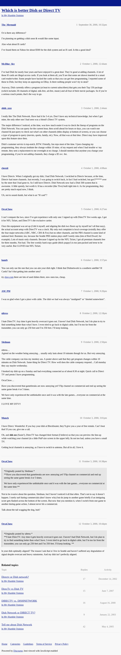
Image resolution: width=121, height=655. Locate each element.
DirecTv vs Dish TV (12, 588)
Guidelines (28, 644)
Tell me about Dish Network (16, 624)
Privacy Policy (61, 644)
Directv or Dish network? (15, 576)
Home (4, 644)
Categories (15, 644)
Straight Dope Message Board (15, 3)
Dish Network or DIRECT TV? (18, 612)
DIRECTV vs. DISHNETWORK (19, 600)
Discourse (18, 651)
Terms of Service (44, 644)
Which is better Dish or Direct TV (30, 10)
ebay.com (9, 277)
